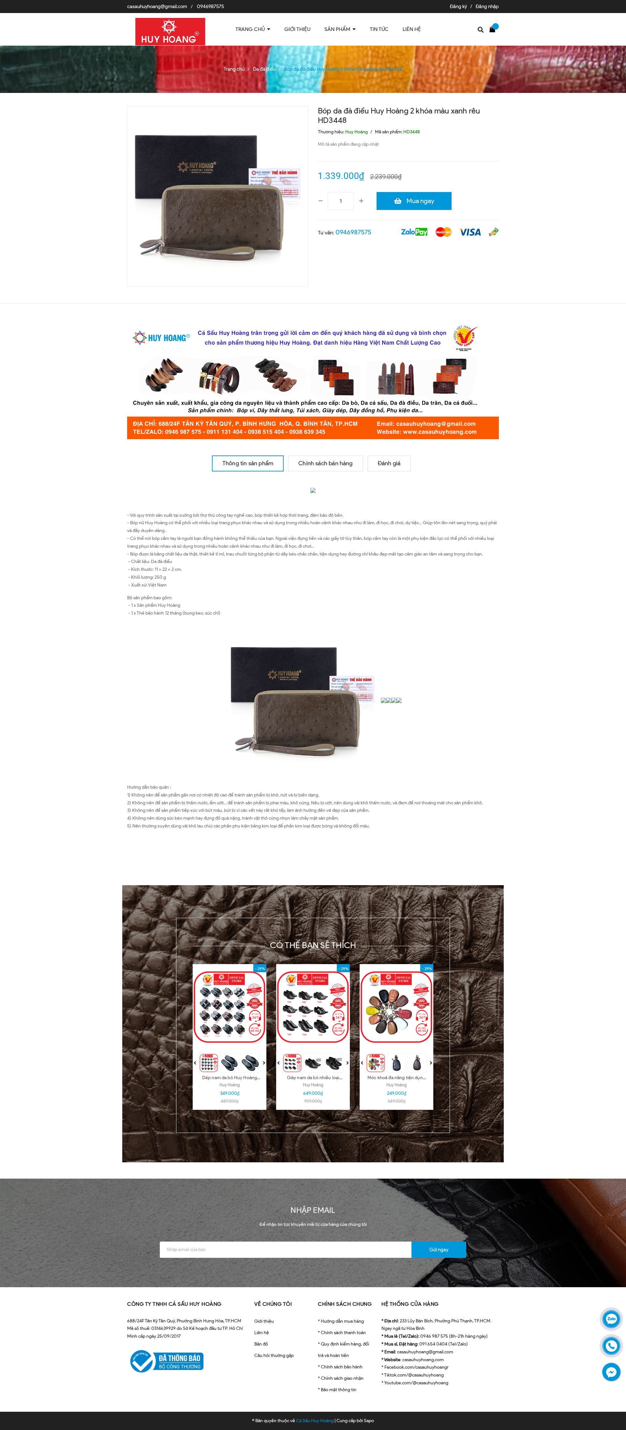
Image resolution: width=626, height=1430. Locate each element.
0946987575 (210, 6)
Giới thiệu (264, 1321)
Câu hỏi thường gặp (274, 1355)
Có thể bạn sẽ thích (313, 945)
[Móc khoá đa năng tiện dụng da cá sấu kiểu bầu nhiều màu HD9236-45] (396, 1007)
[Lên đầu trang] (613, 1396)
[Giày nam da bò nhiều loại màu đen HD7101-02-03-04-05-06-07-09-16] (313, 1007)
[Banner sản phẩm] (313, 379)
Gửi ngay (438, 1250)
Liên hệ (261, 1332)
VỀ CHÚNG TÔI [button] (273, 1304)
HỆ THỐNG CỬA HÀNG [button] (410, 1304)
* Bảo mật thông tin (337, 1390)
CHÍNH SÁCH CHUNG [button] (345, 1304)
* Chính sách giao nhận (341, 1378)
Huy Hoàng (229, 1084)
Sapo (369, 1420)
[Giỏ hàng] (494, 28)
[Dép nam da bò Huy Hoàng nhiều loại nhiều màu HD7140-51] (229, 1007)
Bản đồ (261, 1344)
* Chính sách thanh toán (342, 1332)
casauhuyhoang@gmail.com (157, 6)
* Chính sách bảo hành (340, 1367)
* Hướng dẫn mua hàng (341, 1321)
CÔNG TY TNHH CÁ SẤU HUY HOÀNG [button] (174, 1304)
